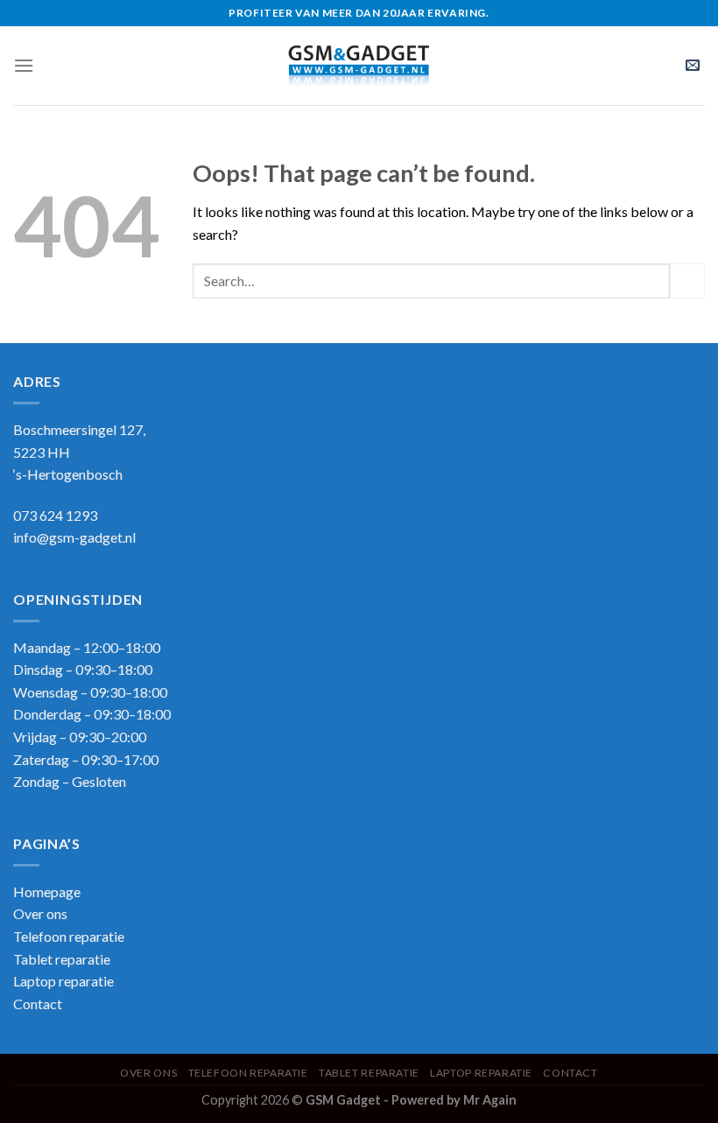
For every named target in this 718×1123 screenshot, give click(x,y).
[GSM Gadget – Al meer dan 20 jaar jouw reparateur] (359, 65)
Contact (37, 1003)
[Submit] (687, 280)
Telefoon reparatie (68, 936)
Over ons (40, 913)
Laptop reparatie (481, 1072)
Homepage (47, 891)
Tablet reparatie (61, 959)
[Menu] (23, 65)
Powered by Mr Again (454, 1099)
